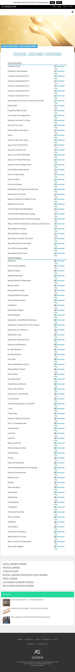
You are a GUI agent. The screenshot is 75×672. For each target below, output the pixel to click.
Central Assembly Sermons (15, 564)
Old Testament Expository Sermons (18, 582)
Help (56, 639)
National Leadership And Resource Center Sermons (25, 575)
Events (65, 6)
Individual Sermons (11, 567)
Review (59, 2)
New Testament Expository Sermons (18, 586)
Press (37, 639)
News (54, 6)
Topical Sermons (10, 578)
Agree (52, 2)
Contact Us (29, 639)
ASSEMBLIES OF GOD (10, 7)
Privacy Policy (43, 644)
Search (71, 6)
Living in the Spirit (11, 571)
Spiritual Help (47, 639)
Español (19, 639)
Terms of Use (31, 644)
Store (59, 6)
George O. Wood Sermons (10, 46)
